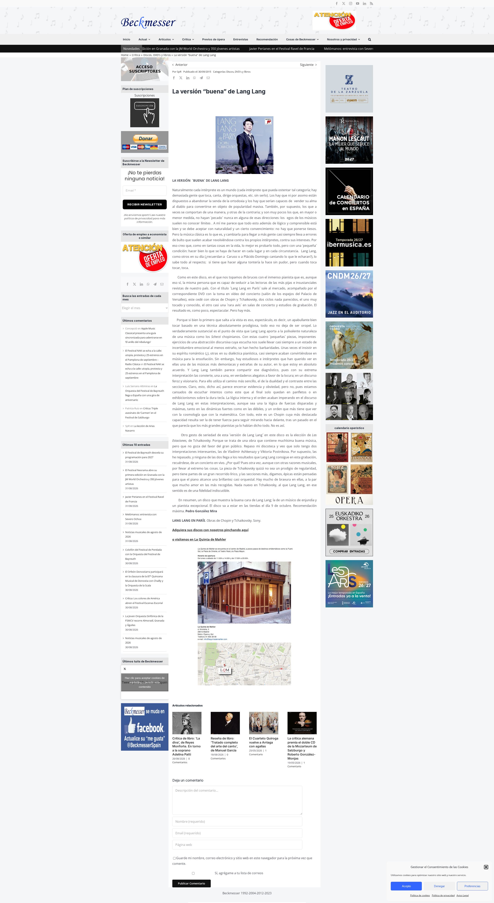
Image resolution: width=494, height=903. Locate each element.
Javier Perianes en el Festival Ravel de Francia (223, 49)
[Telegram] (154, 284)
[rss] (371, 3)
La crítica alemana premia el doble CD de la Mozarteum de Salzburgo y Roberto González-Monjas (302, 748)
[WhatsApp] (148, 284)
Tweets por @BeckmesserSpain (144, 682)
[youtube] (357, 3)
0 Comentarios (181, 760)
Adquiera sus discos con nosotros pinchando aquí (210, 530)
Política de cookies (420, 895)
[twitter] (343, 3)
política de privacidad (138, 218)
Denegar (439, 886)
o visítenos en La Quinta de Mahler (199, 539)
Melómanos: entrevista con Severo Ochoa (296, 49)
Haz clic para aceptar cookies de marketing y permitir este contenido (145, 682)
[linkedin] (364, 3)
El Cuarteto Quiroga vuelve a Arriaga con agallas (263, 742)
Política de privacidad (443, 895)
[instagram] (350, 3)
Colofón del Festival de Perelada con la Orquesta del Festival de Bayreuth (143, 554)
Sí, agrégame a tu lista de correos (238, 873)
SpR (179, 71)
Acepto (406, 886)
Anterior (181, 65)
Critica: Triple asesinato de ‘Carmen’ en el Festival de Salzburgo (141, 413)
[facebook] (336, 3)
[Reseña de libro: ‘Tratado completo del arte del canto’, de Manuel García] (225, 714)
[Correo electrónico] (161, 284)
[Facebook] (127, 284)
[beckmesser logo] (148, 14)
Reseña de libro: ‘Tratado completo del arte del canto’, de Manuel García (224, 744)
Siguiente (307, 65)
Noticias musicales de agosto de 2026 (363, 49)
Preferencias (472, 886)
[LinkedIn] (141, 284)
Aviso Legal (463, 895)
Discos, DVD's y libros (238, 71)
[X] (134, 284)
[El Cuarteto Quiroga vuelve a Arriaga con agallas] (263, 714)
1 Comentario (257, 752)
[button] (486, 867)
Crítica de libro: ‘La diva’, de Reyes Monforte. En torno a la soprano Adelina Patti (186, 746)
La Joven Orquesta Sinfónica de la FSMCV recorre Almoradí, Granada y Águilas (144, 620)
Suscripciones (144, 95)
